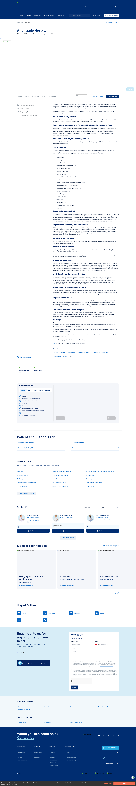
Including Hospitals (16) (67, 585)
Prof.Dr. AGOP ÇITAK (66, 515)
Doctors (29, 15)
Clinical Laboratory (22, 486)
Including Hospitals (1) (107, 585)
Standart (23, 390)
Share (117, 22)
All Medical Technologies (110, 545)
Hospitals (20, 15)
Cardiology (89, 479)
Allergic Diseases (22, 475)
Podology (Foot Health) (59, 352)
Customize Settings (107, 783)
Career (88, 7)
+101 (71, 356)
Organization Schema (25, 357)
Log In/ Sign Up (98, 15)
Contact (104, 7)
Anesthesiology (91, 475)
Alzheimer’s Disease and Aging (61, 475)
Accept (124, 783)
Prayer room (51, 613)
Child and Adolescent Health (94, 482)
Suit (29, 390)
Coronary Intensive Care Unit (60, 486)
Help (110, 7)
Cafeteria (50, 620)
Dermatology (90, 486)
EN (117, 7)
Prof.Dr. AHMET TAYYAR (102, 515)
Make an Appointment (112, 15)
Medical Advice (109, 763)
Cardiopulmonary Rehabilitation (26, 482)
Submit (74, 687)
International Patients (111, 747)
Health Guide (61, 15)
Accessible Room (38, 390)
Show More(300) (67, 537)
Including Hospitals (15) (27, 585)
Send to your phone (98, 96)
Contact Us (110, 22)
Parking (24, 613)
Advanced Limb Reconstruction (61, 471)
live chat (28, 663)
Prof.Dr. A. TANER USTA (32, 515)
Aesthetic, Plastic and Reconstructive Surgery (100, 471)
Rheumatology (71, 352)
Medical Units (37, 15)
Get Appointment (112, 96)
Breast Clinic (55, 479)
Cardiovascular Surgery (59, 482)
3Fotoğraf (112, 418)
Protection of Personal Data (106, 666)
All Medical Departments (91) (26, 493)
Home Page (20, 22)
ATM (23, 620)
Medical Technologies (49, 15)
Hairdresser (77, 613)
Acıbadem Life (21, 471)
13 (131, 89)
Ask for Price (109, 758)
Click (54, 343)
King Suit (47, 390)
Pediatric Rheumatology (84, 352)
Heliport (102, 613)
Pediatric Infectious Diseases (100, 352)
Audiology (20, 479)
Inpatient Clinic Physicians (60, 356)
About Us (96, 7)
